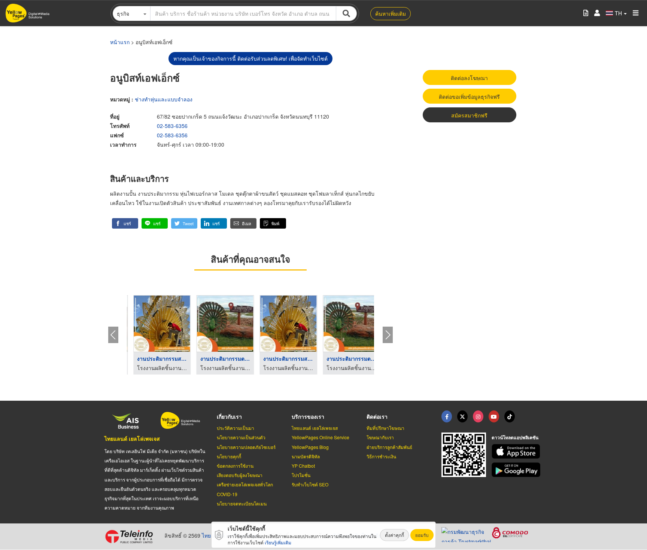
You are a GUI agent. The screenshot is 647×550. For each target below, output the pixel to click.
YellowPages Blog (310, 447)
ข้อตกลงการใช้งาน (235, 465)
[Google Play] (517, 469)
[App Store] (517, 451)
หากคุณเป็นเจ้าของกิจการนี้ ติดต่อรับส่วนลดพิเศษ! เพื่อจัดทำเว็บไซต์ (250, 58)
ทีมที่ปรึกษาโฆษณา (385, 428)
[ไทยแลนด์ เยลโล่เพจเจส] (462, 416)
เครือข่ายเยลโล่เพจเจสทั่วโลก (245, 484)
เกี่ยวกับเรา (229, 416)
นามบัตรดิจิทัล (306, 456)
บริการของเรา (308, 416)
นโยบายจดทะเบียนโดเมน (242, 503)
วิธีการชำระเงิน (381, 456)
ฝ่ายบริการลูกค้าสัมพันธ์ (389, 447)
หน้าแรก (120, 42)
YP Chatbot (303, 465)
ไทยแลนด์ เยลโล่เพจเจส (132, 438)
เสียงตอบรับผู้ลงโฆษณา (239, 475)
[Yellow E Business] (446, 416)
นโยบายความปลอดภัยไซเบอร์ (246, 447)
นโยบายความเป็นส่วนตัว (241, 437)
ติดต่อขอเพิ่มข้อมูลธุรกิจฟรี (469, 96)
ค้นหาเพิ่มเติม (390, 13)
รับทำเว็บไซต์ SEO (310, 484)
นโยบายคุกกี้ (229, 456)
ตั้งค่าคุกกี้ (394, 535)
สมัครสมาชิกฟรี (469, 115)
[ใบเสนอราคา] (585, 13)
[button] (125, 223)
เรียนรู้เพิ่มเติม (278, 542)
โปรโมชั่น (301, 475)
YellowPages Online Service (320, 437)
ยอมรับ (422, 535)
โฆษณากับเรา (380, 437)
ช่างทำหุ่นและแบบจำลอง (163, 99)
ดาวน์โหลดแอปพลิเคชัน (515, 437)
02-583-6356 (172, 125)
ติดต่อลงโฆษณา (469, 78)
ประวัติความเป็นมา (235, 428)
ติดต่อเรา (377, 416)
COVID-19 (227, 494)
